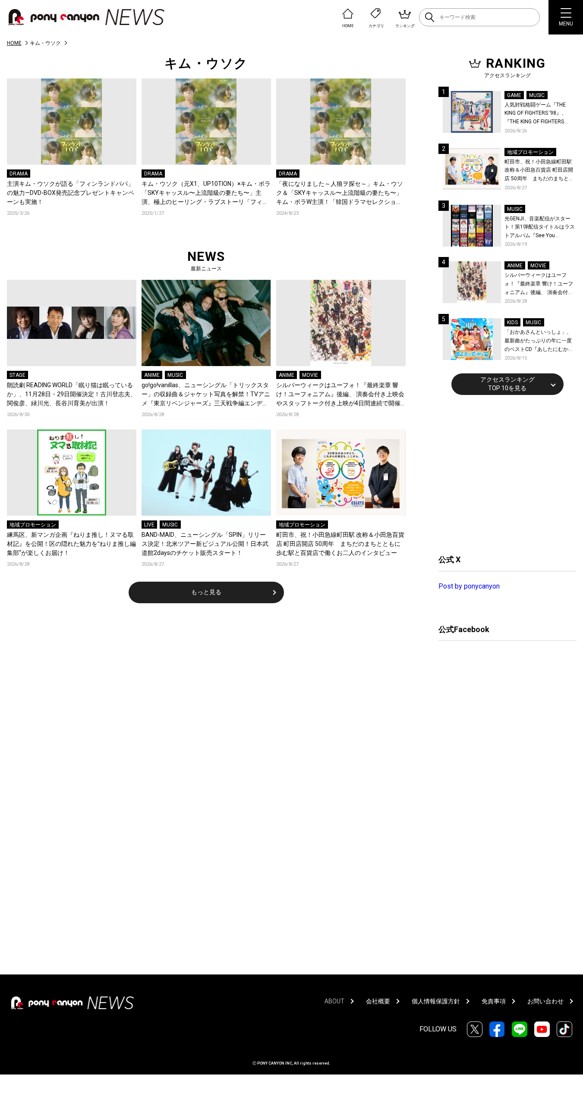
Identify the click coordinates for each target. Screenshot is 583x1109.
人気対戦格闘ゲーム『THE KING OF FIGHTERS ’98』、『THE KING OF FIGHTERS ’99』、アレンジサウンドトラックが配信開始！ (539, 114)
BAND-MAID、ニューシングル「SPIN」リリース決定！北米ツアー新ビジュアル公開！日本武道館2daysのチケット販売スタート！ (205, 543)
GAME (514, 95)
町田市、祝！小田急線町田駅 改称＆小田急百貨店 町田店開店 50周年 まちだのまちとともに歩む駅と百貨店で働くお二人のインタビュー (340, 543)
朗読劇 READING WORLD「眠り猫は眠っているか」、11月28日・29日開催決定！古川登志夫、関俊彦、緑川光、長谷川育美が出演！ (71, 394)
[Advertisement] (503, 473)
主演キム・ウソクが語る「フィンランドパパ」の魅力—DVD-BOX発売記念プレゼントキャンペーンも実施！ (70, 192)
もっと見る (206, 592)
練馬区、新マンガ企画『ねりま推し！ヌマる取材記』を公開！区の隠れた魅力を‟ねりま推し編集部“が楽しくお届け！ (71, 543)
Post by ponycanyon (469, 586)
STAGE (17, 375)
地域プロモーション (32, 525)
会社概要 (378, 1001)
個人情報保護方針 (436, 1001)
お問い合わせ (545, 1001)
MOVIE (310, 375)
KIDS (512, 323)
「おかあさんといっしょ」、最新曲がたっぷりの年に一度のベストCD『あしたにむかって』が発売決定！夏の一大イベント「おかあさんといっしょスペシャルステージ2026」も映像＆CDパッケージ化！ (539, 341)
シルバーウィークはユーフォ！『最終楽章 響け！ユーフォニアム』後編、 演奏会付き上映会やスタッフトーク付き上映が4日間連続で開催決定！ (340, 395)
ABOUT (334, 1001)
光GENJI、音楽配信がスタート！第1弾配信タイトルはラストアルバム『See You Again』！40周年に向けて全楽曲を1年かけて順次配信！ (540, 228)
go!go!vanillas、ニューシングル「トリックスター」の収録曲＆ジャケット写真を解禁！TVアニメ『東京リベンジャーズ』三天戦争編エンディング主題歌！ (206, 395)
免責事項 (494, 1001)
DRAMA (18, 174)
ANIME (152, 375)
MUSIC (175, 375)
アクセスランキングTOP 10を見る (507, 384)
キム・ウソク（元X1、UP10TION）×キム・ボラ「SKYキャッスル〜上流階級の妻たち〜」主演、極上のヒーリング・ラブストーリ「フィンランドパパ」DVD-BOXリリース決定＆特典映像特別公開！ (206, 193)
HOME (14, 43)
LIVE (149, 525)
